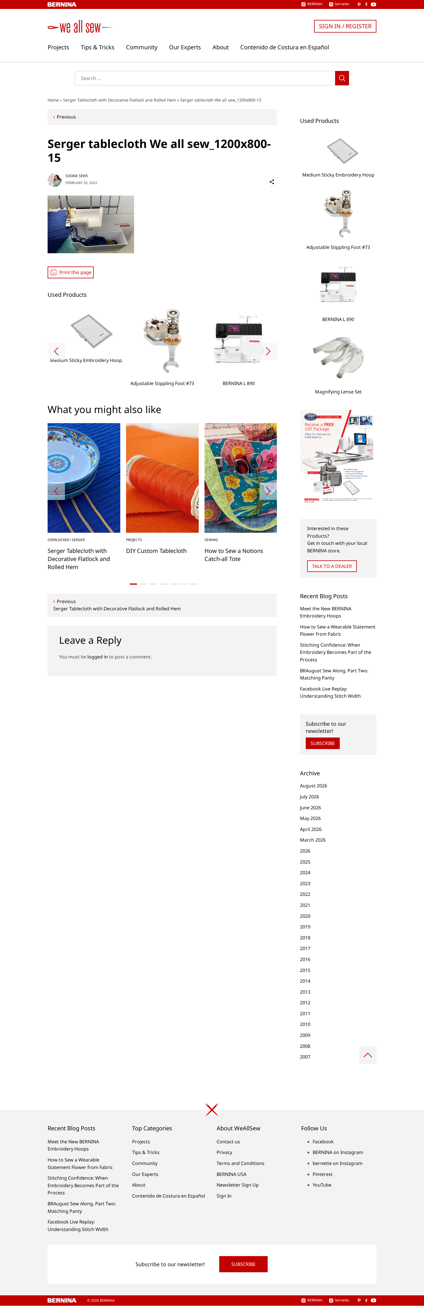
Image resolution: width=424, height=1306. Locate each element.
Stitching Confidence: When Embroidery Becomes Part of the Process (335, 652)
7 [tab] (194, 584)
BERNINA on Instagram (338, 1152)
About (221, 47)
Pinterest (323, 1174)
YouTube (322, 1185)
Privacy (224, 1152)
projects (134, 539)
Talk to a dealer (332, 566)
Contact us (228, 1141)
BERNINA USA (231, 1174)
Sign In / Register (345, 26)
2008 (305, 1046)
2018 (305, 938)
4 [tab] (163, 584)
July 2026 (309, 796)
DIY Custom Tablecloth (156, 551)
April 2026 (311, 829)
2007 (305, 1057)
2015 (305, 970)
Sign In (224, 1196)
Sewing (211, 539)
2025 (305, 862)
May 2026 (310, 818)
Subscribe (323, 743)
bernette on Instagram (338, 1163)
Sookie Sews (76, 175)
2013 (305, 992)
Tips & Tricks (98, 47)
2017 (305, 948)
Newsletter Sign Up (238, 1185)
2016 (305, 959)
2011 (305, 1013)
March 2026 (313, 840)
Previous (66, 117)
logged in (97, 657)
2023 (305, 883)
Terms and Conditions (240, 1163)
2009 (305, 1035)
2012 (305, 1002)
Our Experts (185, 47)
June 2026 (310, 807)
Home (53, 100)
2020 (305, 916)
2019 (305, 927)
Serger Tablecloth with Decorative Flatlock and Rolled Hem (119, 100)
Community (141, 47)
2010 (305, 1024)
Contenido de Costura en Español (284, 47)
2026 (305, 851)
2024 (305, 872)
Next (268, 351)
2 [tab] (143, 584)
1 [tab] (133, 584)
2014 (305, 981)
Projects (58, 47)
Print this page (75, 272)
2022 (305, 894)
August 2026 (313, 786)
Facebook (323, 1141)
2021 (305, 905)
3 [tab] (153, 584)
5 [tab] (173, 584)
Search (342, 78)
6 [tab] (183, 584)
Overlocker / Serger (66, 539)
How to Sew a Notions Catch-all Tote (234, 555)
